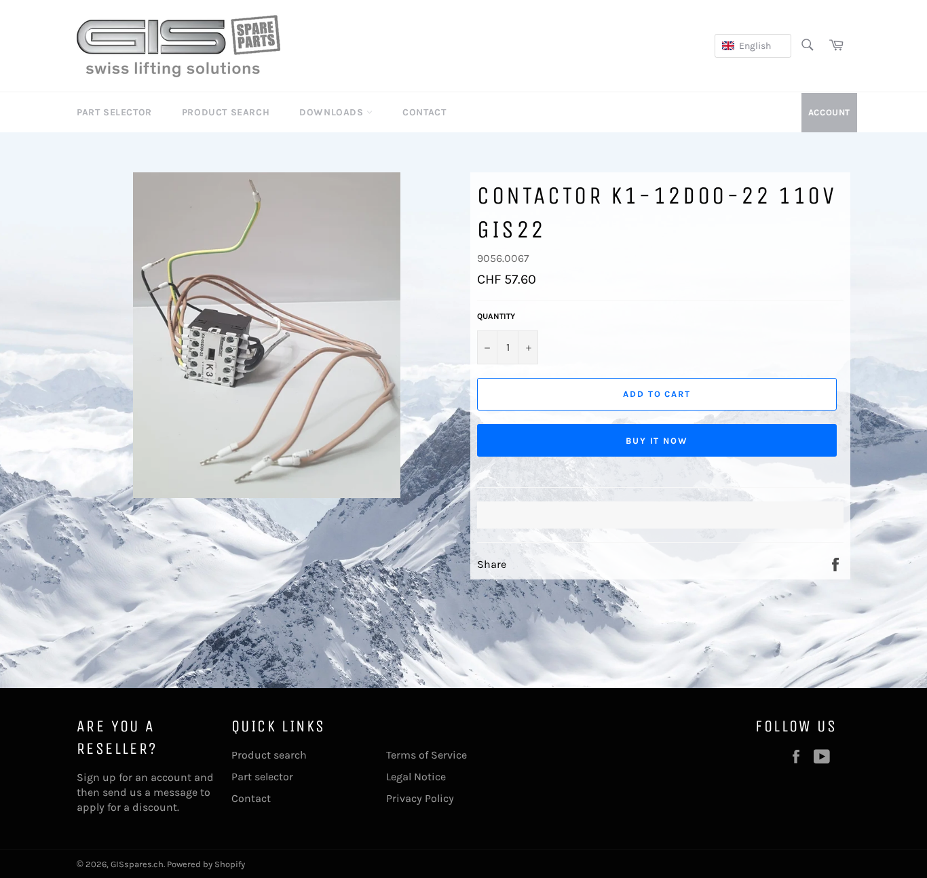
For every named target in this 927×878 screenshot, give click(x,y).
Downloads (332, 112)
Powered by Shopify (206, 864)
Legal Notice (416, 776)
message (175, 792)
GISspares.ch (137, 864)
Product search (269, 754)
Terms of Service (426, 754)
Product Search (225, 112)
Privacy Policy (420, 798)
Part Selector (114, 112)
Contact (424, 112)
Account (829, 112)
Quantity (496, 316)
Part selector (262, 776)
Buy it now (657, 441)
